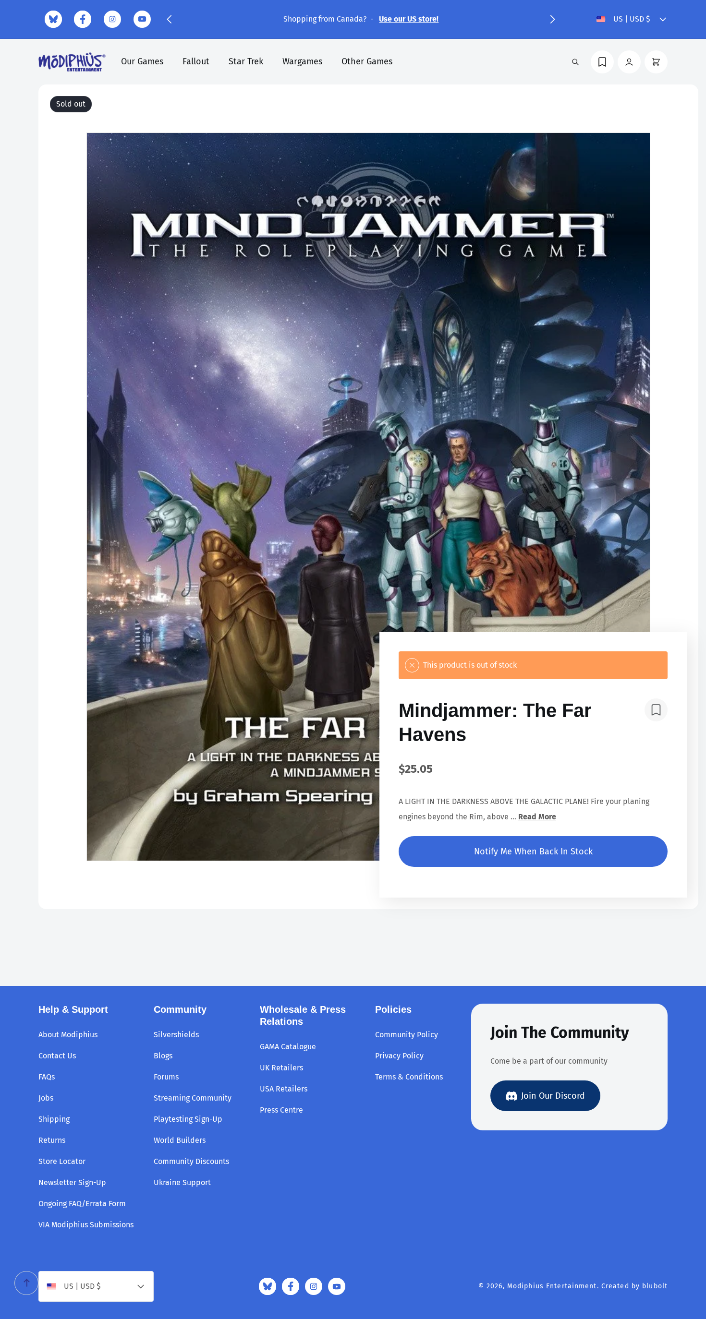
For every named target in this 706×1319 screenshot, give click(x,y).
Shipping (54, 1119)
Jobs (45, 1098)
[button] (169, 19)
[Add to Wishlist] (656, 709)
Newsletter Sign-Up (72, 1182)
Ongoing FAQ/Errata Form (82, 1203)
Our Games (142, 61)
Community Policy (406, 1034)
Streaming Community (192, 1098)
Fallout (196, 61)
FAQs (46, 1076)
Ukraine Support (182, 1182)
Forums (166, 1076)
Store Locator (61, 1161)
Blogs (163, 1055)
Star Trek (246, 61)
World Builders (180, 1140)
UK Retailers (281, 1067)
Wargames (302, 61)
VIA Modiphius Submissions (86, 1224)
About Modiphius (67, 1034)
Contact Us (57, 1055)
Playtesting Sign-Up (188, 1119)
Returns (51, 1140)
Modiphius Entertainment (552, 1286)
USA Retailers (283, 1088)
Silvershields (176, 1034)
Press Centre (281, 1110)
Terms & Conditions (409, 1076)
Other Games (366, 61)
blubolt (655, 1286)
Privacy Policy (399, 1055)
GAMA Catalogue (288, 1046)
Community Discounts (191, 1161)
